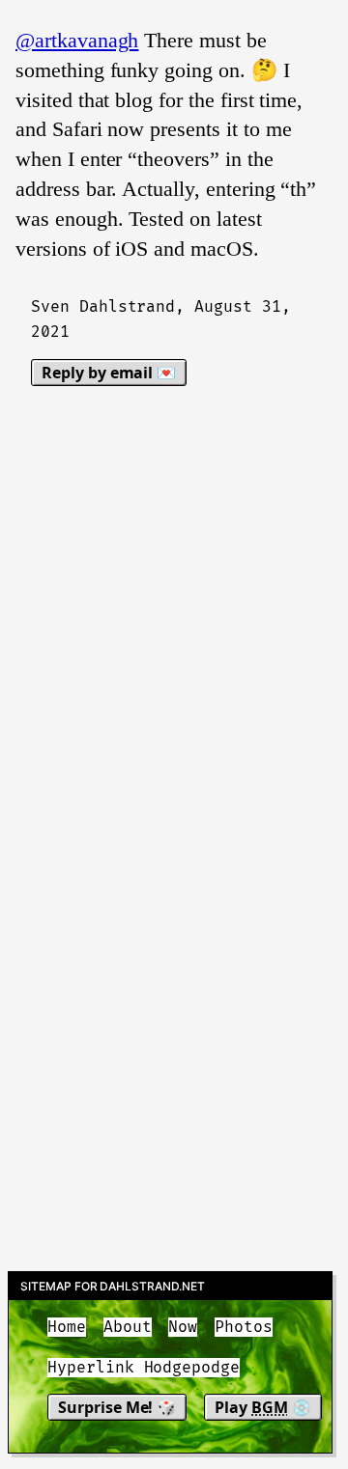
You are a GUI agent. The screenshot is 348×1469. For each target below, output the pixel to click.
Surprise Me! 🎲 (117, 1407)
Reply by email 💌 (109, 372)
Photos (244, 1327)
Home (66, 1327)
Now (182, 1327)
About (127, 1327)
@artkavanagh (76, 40)
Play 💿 (263, 1407)
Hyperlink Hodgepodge (143, 1367)
